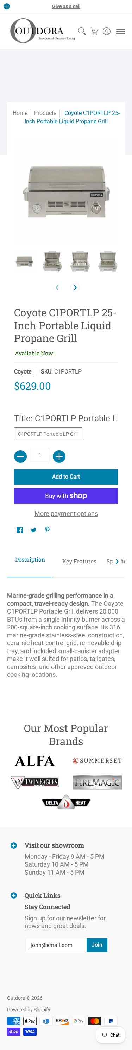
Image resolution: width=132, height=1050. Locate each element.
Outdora (16, 998)
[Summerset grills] (97, 761)
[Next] (75, 287)
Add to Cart (66, 476)
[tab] (30, 562)
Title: (66, 418)
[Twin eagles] (35, 782)
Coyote (22, 371)
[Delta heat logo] (66, 802)
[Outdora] (41, 31)
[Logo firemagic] (97, 782)
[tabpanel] (66, 632)
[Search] (82, 31)
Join (97, 944)
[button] (94, 31)
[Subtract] (20, 456)
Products (45, 113)
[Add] (59, 456)
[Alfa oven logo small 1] (35, 760)
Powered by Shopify (28, 1009)
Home (20, 113)
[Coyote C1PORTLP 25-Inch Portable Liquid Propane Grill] (24, 261)
